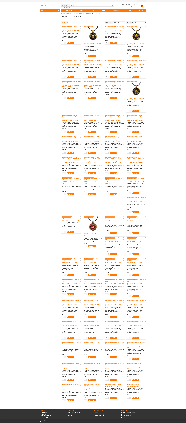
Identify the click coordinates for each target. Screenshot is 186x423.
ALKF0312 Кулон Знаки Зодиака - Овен (92, 263)
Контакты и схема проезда (74, 412)
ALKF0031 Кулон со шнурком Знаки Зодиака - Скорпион (135, 65)
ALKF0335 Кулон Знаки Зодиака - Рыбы (70, 388)
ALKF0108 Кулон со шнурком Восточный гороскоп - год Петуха (91, 161)
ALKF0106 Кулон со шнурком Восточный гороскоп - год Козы (134, 140)
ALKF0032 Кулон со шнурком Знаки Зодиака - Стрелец (70, 86)
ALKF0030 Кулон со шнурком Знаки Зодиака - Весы (113, 65)
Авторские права (78, 0)
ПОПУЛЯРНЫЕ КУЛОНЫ (83, 13)
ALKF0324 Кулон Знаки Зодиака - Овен (92, 326)
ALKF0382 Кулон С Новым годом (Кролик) (91, 388)
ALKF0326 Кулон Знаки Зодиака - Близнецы (135, 326)
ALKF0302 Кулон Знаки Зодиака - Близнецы (113, 182)
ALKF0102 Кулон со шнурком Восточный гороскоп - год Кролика (135, 120)
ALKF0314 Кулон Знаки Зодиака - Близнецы (135, 263)
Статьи (102, 0)
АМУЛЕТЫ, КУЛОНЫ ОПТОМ (70, 13)
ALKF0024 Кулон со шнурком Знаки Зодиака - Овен (70, 31)
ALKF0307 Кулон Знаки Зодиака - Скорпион (113, 221)
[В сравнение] (80, 28)
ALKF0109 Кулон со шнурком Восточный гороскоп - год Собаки (113, 161)
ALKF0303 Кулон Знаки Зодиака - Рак (136, 181)
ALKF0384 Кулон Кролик (133, 386)
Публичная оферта (44, 417)
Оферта (72, 0)
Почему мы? (97, 412)
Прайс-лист (128, 10)
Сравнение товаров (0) (68, 19)
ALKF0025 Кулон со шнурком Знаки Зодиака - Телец (92, 44)
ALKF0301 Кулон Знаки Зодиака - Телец (92, 182)
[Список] (65, 22)
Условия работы (68, 10)
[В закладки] (80, 26)
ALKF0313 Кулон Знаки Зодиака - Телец (113, 263)
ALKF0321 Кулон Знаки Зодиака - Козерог (113, 305)
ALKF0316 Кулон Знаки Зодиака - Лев (93, 283)
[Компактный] (67, 22)
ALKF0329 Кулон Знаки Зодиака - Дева (114, 346)
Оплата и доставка (46, 0)
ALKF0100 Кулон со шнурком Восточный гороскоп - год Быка (91, 120)
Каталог (81, 10)
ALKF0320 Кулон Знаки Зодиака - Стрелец (92, 305)
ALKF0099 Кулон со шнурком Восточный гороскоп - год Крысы (70, 120)
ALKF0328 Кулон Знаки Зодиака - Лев (93, 346)
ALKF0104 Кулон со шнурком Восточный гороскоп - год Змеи (91, 140)
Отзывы (69, 417)
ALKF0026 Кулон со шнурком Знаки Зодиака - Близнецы (113, 31)
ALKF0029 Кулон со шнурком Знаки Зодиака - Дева (92, 65)
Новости (107, 0)
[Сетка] (62, 22)
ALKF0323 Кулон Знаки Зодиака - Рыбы (70, 326)
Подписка (112, 0)
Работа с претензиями (100, 415)
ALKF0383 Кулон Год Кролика (112, 386)
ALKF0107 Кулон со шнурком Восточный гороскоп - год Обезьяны (70, 161)
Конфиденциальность (56, 0)
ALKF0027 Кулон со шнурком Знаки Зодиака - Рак (135, 44)
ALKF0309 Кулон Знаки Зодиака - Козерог (113, 242)
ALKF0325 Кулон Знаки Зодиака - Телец (113, 326)
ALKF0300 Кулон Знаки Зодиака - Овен (70, 182)
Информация (116, 10)
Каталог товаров (44, 10)
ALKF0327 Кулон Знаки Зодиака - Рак (71, 346)
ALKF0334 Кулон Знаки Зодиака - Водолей (135, 367)
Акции (91, 0)
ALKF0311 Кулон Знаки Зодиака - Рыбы (70, 263)
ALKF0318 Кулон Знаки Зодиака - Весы (135, 284)
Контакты (141, 10)
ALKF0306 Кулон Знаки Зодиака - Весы (92, 234)
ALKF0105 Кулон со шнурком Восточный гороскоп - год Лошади (113, 140)
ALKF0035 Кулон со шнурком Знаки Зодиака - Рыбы (135, 99)
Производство (85, 0)
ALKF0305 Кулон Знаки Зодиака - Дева (71, 220)
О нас (41, 0)
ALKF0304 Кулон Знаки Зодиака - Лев (136, 201)
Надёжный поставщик (100, 414)
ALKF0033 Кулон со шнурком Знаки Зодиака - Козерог (92, 86)
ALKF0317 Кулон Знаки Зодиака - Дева (114, 283)
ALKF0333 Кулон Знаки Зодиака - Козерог (113, 367)
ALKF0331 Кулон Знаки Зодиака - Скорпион (70, 367)
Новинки (103, 10)
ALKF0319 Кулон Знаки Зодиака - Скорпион (70, 305)
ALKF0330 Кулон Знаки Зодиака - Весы (135, 347)
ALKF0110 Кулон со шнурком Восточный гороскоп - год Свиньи (135, 161)
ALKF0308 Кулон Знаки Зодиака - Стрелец (135, 221)
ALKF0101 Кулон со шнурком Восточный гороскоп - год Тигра (112, 120)
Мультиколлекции (97, 0)
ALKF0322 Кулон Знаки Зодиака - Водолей (135, 305)
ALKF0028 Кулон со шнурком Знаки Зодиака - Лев (70, 65)
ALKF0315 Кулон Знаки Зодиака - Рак (71, 283)
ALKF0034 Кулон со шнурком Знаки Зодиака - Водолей (113, 86)
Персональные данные (65, 0)
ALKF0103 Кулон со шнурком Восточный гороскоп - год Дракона (70, 140)
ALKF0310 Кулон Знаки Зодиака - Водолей (135, 242)
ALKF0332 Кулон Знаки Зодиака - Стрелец (92, 367)
